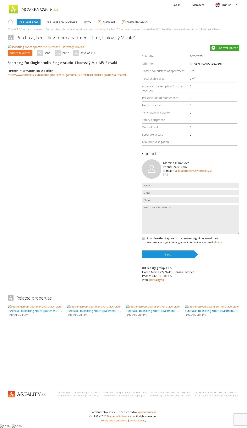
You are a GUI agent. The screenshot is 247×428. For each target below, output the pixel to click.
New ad (109, 22)
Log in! (177, 5)
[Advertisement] (123, 353)
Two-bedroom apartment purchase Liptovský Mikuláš (176, 392)
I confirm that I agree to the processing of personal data (182, 238)
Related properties (34, 298)
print (66, 53)
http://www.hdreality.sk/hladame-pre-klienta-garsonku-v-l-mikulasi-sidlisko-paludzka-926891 (67, 75)
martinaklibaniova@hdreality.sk (192, 171)
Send (168, 254)
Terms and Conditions (114, 420)
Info (87, 22)
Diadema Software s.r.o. (121, 416)
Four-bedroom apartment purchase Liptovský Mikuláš (85, 395)
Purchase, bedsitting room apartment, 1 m (35, 311)
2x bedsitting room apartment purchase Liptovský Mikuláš (179, 395)
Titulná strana (11, 22)
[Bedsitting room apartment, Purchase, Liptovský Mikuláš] (46, 47)
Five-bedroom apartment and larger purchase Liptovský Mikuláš (136, 395)
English (226, 5)
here (219, 242)
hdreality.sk (156, 280)
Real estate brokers (61, 22)
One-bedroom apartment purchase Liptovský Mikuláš (131, 392)
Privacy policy (138, 420)
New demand (137, 22)
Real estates (29, 22)
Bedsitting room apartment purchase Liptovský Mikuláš (86, 392)
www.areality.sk (147, 412)
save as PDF (88, 53)
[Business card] (165, 174)
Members (198, 5)
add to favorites (20, 53)
